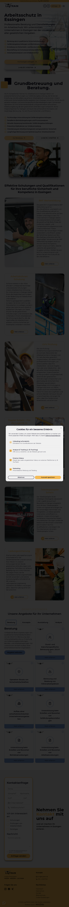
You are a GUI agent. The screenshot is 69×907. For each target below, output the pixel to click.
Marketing (16, 468)
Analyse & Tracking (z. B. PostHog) (25, 450)
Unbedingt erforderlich (21, 441)
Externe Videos (18, 458)
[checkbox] (11, 442)
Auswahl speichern (48, 477)
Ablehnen (21, 477)
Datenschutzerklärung (52, 435)
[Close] (61, 428)
